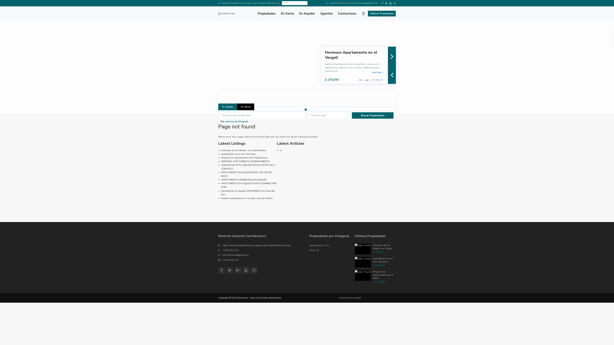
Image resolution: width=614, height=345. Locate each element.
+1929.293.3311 (230, 250)
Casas (312, 250)
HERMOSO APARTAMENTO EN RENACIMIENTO (245, 161)
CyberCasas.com (230, 259)
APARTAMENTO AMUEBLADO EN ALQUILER (244, 179)
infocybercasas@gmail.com (235, 255)
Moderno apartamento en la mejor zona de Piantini (247, 198)
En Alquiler (307, 14)
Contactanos (347, 14)
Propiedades (267, 14)
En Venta (287, 14)
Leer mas (376, 72)
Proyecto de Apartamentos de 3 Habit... (383, 275)
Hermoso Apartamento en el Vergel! (351, 55)
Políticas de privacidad (350, 297)
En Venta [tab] (246, 106)
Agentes (326, 14)
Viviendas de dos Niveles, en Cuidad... (383, 247)
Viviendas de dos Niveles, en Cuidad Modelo (243, 150)
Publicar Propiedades (382, 13)
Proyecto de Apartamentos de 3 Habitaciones (244, 157)
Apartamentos (316, 245)
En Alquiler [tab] (227, 106)
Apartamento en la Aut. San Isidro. (238, 154)
